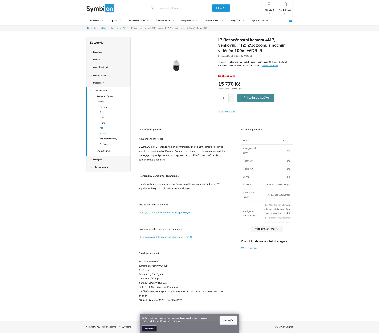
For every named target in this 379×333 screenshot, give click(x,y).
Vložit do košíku (258, 98)
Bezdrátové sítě (100, 67)
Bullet (102, 112)
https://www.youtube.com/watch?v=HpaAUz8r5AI (165, 237)
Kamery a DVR (101, 90)
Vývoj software (100, 167)
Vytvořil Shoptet (286, 327)
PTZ (101, 128)
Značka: (226, 111)
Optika (96, 59)
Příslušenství (105, 144)
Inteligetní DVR (104, 151)
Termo (102, 122)
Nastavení (149, 328)
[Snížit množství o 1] (230, 100)
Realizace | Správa (105, 96)
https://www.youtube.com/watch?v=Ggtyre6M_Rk (165, 212)
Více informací (174, 321)
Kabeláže (97, 52)
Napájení (97, 159)
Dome (102, 117)
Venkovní (103, 107)
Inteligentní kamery (108, 138)
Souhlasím (228, 320)
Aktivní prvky (99, 75)
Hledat (221, 8)
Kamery (100, 101)
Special (102, 133)
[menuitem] (96, 20)
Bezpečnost (98, 82)
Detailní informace (270, 65)
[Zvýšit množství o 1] (230, 96)
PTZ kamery (251, 248)
